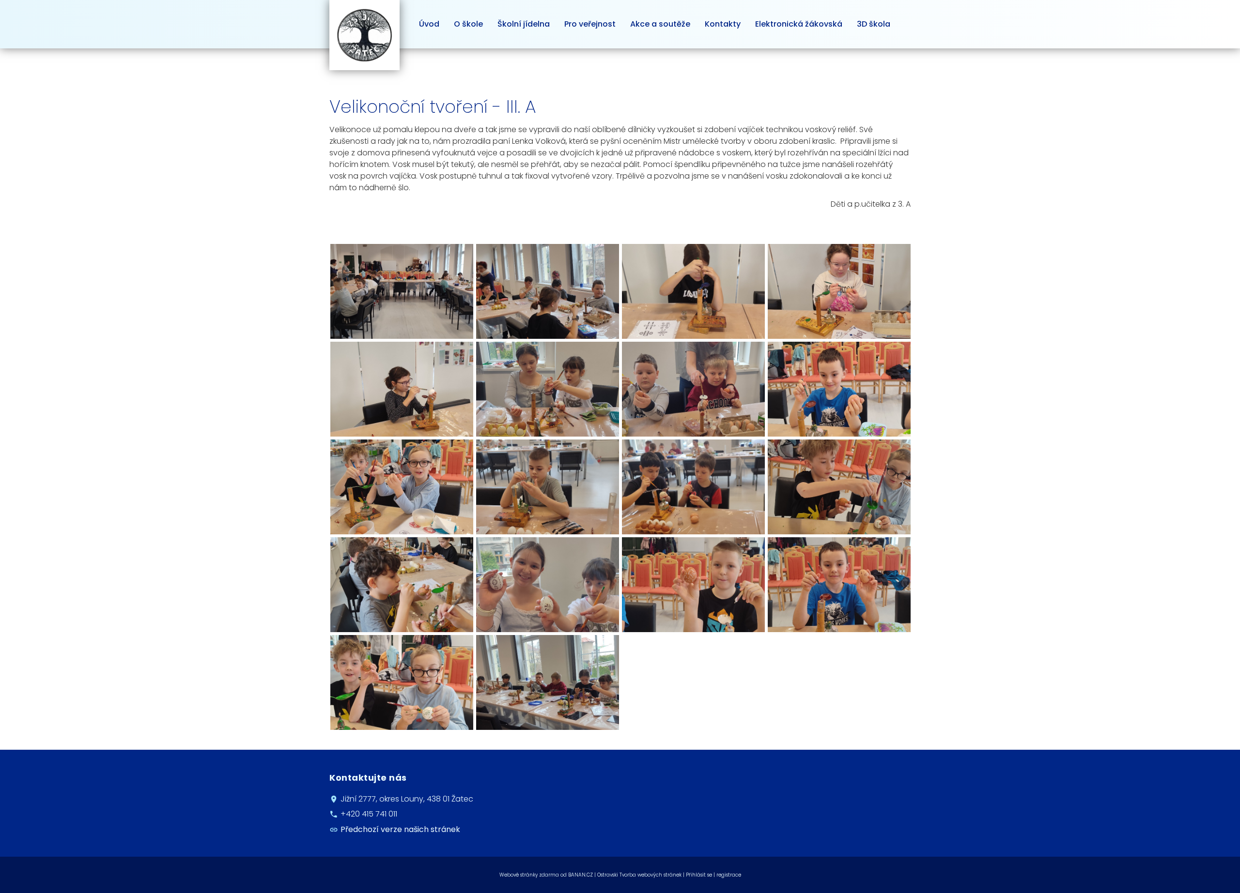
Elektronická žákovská (798, 24)
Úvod (429, 24)
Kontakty (723, 24)
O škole (468, 24)
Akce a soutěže (660, 24)
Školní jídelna (523, 24)
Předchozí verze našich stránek (400, 829)
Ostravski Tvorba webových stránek (639, 874)
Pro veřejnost (590, 24)
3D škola (873, 24)
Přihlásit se (699, 874)
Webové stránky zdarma (529, 874)
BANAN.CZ (580, 874)
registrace (728, 874)
